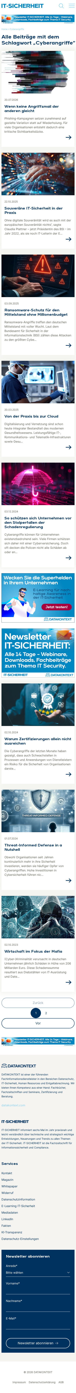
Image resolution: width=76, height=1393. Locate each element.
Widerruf (7, 1193)
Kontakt (6, 1173)
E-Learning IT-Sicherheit (18, 1206)
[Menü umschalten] (71, 5)
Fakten (6, 1225)
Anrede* (11, 1266)
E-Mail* (11, 1318)
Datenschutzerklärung (42, 1382)
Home (4, 29)
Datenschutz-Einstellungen (20, 1239)
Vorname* (13, 1283)
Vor (38, 1023)
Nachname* (14, 1301)
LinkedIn (7, 1219)
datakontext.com (13, 1105)
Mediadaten (9, 1212)
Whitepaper (9, 1186)
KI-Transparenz (11, 1232)
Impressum (19, 1382)
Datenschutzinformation (18, 1199)
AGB (61, 1382)
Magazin (7, 1179)
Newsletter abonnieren (35, 1343)
